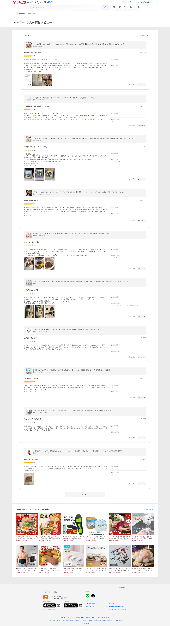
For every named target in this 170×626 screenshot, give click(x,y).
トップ (14, 13)
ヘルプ (156, 2)
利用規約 (76, 620)
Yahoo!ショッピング (67, 617)
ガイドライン (83, 620)
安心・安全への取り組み (116, 606)
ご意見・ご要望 (117, 620)
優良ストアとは (90, 606)
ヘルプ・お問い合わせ (106, 620)
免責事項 (91, 620)
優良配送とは (113, 603)
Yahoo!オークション (92, 617)
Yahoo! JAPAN (126, 2)
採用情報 (96, 620)
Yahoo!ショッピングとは (93, 603)
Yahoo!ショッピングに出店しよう (142, 2)
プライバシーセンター (67, 620)
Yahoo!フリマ (104, 617)
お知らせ (88, 609)
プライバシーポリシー (54, 620)
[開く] (27, 80)
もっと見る (149, 509)
